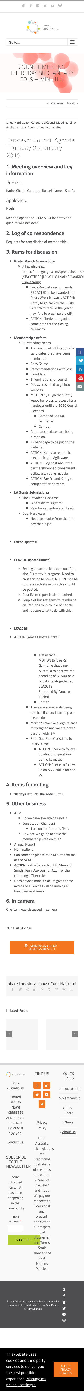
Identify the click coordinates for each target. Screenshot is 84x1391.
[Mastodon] (42, 1104)
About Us (69, 1132)
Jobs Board (68, 1110)
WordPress (51, 1305)
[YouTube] (46, 1094)
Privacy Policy (42, 1125)
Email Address (15, 1219)
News (69, 1122)
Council (32, 127)
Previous (57, 103)
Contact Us (15, 1142)
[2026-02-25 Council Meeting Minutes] (22, 1034)
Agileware (37, 1308)
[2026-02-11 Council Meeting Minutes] (62, 1034)
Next (70, 103)
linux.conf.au (69, 1088)
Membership (69, 1098)
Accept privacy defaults (66, 1369)
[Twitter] (37, 1094)
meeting (44, 127)
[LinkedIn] (46, 1085)
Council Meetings (57, 122)
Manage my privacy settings (26, 1382)
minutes (56, 127)
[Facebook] (37, 1085)
